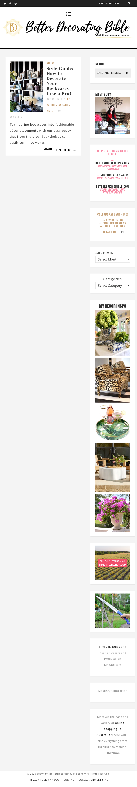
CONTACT (69, 779)
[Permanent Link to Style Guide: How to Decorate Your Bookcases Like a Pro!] (26, 110)
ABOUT (56, 779)
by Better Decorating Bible (58, 104)
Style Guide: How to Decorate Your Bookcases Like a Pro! (60, 81)
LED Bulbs (113, 646)
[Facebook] (11, 3)
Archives (104, 252)
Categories (112, 279)
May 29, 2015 (54, 98)
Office (50, 63)
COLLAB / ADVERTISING (93, 779)
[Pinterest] (17, 3)
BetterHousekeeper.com (112, 163)
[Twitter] (6, 3)
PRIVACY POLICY (39, 779)
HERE (121, 232)
